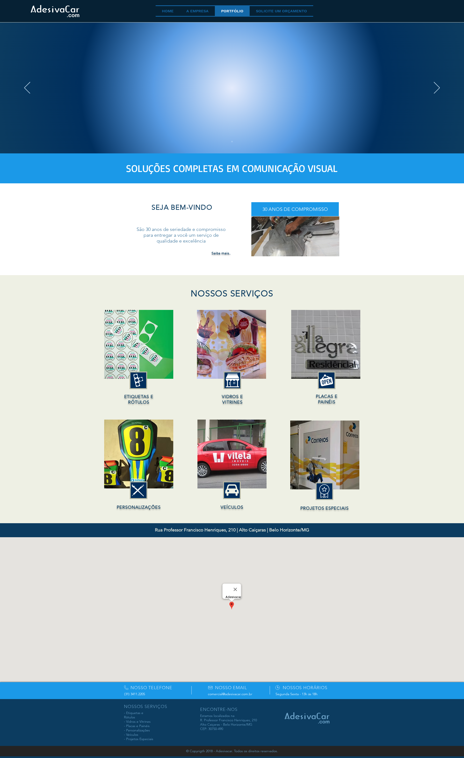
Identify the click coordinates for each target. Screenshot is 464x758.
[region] (139, 357)
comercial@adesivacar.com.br (230, 694)
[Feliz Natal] (232, 141)
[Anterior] (27, 88)
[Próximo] (437, 88)
